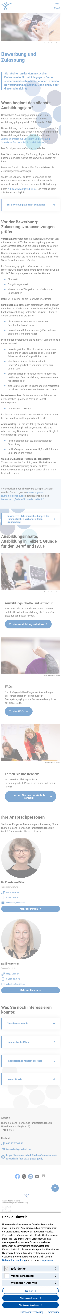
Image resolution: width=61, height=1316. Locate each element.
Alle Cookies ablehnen (29, 1298)
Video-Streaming (22, 1276)
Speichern (29, 1291)
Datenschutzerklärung (14, 1260)
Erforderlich (18, 1268)
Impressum (47, 1260)
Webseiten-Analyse (24, 1283)
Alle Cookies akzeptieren (29, 1305)
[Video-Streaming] (6, 1276)
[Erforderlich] (6, 1269)
